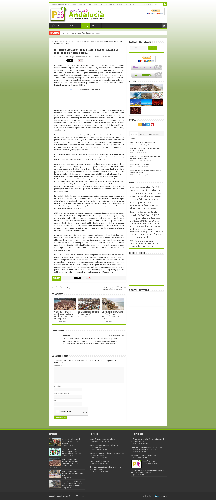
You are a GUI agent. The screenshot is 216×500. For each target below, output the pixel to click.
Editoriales (78, 57)
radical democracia (139, 238)
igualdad (134, 226)
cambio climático (145, 196)
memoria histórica (146, 229)
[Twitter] (148, 4)
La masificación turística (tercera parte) (88, 313)
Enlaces (102, 4)
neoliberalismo (135, 231)
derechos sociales (140, 208)
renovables (149, 241)
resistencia (152, 243)
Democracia (76, 26)
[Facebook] (146, 4)
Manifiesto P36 (149, 461)
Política (144, 234)
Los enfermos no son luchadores (142, 142)
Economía (148, 218)
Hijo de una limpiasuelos (139, 164)
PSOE (150, 234)
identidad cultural (151, 223)
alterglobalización (137, 187)
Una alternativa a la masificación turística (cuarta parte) (80, 33)
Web (56, 401)
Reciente (143, 134)
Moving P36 (110, 4)
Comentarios (154, 134)
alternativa (152, 186)
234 (145, 457)
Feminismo (96, 26)
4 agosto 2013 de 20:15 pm (115, 335)
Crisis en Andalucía (149, 199)
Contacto (119, 4)
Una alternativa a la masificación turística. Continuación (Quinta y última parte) (64, 315)
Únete (135, 4)
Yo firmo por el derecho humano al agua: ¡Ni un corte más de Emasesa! (148, 471)
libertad (149, 226)
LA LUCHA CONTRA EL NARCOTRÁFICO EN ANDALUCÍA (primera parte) (72, 451)
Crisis (134, 199)
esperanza (142, 221)
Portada (53, 25)
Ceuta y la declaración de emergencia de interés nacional (71, 441)
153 (156, 463)
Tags (133, 139)
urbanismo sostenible (148, 246)
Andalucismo (63, 26)
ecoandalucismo (148, 215)
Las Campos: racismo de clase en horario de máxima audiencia (146, 157)
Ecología (86, 26)
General (84, 57)
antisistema (152, 193)
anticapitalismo (138, 193)
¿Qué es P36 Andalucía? (78, 4)
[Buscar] (165, 4)
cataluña (157, 196)
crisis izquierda (137, 202)
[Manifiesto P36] (136, 464)
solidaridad (135, 246)
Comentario (58, 366)
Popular (134, 134)
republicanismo (138, 243)
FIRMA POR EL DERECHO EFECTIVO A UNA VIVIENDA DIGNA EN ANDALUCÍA (147, 448)
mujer (153, 229)
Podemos (134, 234)
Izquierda (108, 26)
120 (143, 475)
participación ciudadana (151, 231)
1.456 (146, 443)
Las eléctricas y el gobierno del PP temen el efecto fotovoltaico (111, 288)
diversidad (147, 212)
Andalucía (153, 190)
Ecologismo (136, 218)
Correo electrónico (62, 393)
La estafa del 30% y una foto (66, 287)
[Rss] (144, 4)
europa (150, 221)
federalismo (157, 221)
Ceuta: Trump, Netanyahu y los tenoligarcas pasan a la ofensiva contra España (72, 483)
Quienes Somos (92, 4)
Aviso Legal (127, 4)
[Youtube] (151, 4)
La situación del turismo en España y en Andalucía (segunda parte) (112, 315)
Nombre (58, 386)
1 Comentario (96, 57)
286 (144, 451)
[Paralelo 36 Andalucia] (77, 14)
